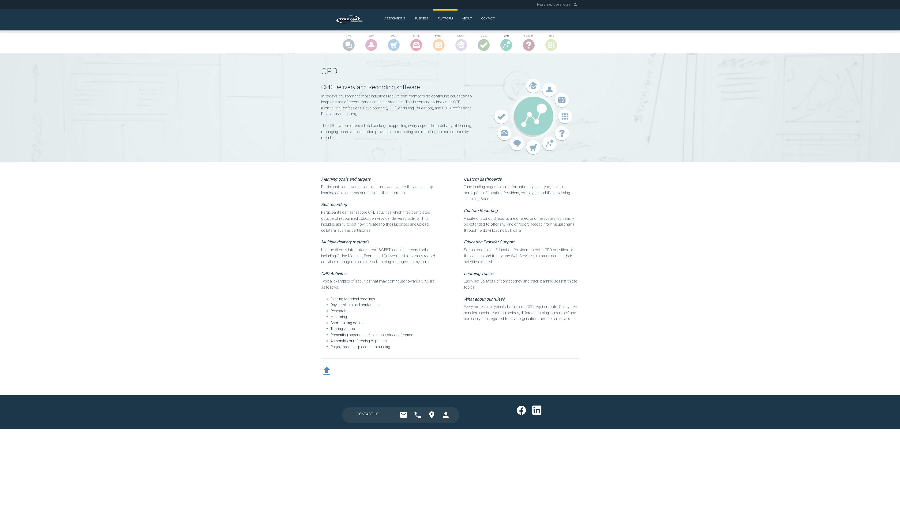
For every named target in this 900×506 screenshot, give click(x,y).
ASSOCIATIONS (394, 18)
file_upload (326, 370)
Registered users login (553, 4)
